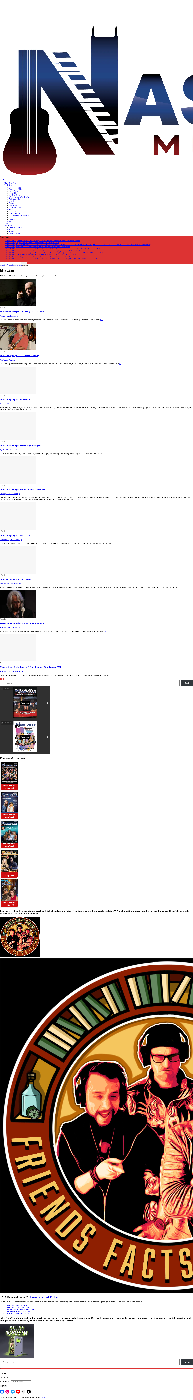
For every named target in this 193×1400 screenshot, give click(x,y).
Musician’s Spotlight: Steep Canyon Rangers (20, 445)
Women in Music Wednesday (19, 197)
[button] (15, 1305)
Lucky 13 (12, 193)
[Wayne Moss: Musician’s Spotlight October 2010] (18, 617)
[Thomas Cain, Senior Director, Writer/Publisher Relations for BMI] (18, 661)
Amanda (15, 316)
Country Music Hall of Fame (19, 215)
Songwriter (13, 205)
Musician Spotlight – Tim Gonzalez (16, 579)
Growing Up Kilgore (16, 189)
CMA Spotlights (14, 213)
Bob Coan (18, 671)
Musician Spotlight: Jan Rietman (15, 399)
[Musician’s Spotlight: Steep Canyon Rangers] (18, 439)
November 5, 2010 (6, 584)
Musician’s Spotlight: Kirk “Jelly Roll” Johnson (22, 312)
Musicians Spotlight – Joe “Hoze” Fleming (19, 355)
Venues (11, 231)
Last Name (4, 1377)
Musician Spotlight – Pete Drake (15, 535)
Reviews (7, 221)
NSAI (11, 217)
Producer (12, 203)
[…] (101, 320)
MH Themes (45, 1397)
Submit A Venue (14, 233)
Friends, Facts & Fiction (44, 1297)
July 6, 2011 (4, 360)
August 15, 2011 (6, 316)
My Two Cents (14, 195)
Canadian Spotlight (15, 207)
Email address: (5, 1381)
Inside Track (13, 191)
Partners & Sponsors (16, 227)
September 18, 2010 (7, 671)
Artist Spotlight (14, 199)
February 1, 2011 (6, 494)
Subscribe (186, 683)
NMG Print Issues (10, 183)
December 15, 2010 (7, 540)
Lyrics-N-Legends (15, 187)
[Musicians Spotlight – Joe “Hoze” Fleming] (18, 349)
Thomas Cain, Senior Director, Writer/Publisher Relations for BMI (30, 667)
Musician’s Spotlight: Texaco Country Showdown (22, 489)
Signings (12, 219)
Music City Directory (11, 229)
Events (6, 223)
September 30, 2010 (7, 627)
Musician (12, 201)
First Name (4, 1373)
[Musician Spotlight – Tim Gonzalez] (18, 573)
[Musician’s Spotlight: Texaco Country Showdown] (18, 483)
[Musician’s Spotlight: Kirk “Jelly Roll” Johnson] (18, 305)
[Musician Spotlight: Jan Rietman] (18, 393)
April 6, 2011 (4, 450)
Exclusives (8, 185)
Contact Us (8, 225)
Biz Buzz (12, 211)
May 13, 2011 (5, 404)
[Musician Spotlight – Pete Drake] (18, 529)
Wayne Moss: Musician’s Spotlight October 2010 (22, 623)
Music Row (8, 209)
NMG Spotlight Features (13, 265)
